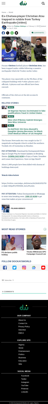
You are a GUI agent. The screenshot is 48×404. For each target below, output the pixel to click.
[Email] (16, 33)
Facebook (25, 376)
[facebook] (5, 268)
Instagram (25, 382)
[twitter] (14, 268)
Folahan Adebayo (20, 26)
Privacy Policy (24, 327)
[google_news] (34, 268)
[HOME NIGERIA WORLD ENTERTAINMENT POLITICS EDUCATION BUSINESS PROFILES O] (24, 3)
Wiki (20, 364)
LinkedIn (24, 392)
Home (4, 12)
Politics (21, 354)
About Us (22, 320)
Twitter (23, 379)
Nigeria (21, 345)
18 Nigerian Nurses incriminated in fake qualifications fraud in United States (26, 112)
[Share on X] (7, 33)
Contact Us (22, 323)
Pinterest (24, 389)
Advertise (22, 330)
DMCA (21, 333)
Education (23, 361)
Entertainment (24, 351)
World (11, 12)
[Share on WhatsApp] (12, 33)
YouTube (24, 385)
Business (22, 358)
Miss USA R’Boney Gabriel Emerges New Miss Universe (25, 121)
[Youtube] (43, 268)
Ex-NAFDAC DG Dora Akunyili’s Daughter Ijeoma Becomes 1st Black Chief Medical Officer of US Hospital (25, 131)
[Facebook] (3, 33)
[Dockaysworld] (24, 3)
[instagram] (24, 268)
